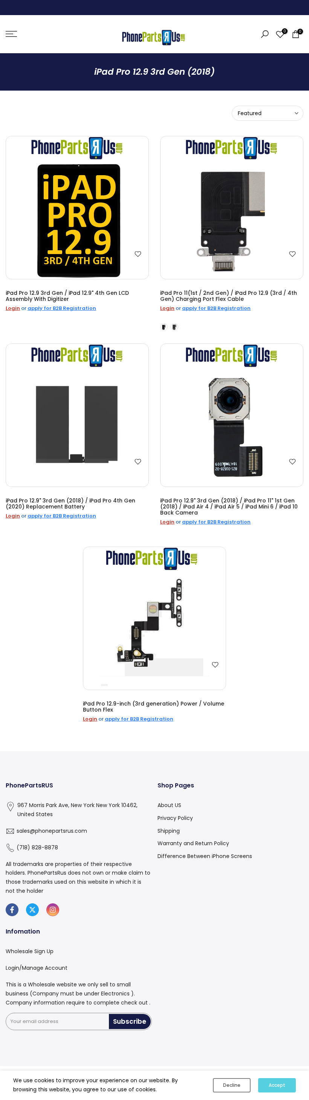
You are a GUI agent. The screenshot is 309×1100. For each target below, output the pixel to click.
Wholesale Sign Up (30, 951)
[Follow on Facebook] (12, 909)
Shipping (169, 831)
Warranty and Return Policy (193, 843)
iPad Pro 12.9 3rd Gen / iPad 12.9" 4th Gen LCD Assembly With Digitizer (67, 296)
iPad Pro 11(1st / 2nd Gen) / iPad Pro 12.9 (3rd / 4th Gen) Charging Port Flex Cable (228, 296)
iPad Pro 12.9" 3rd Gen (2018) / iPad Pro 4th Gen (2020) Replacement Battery (70, 503)
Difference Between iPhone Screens (205, 856)
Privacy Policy (175, 818)
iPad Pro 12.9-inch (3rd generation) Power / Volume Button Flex (153, 706)
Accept (277, 1085)
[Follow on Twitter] (32, 909)
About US (169, 805)
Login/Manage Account (36, 968)
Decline (231, 1085)
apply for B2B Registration (62, 308)
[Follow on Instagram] (52, 909)
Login (13, 308)
